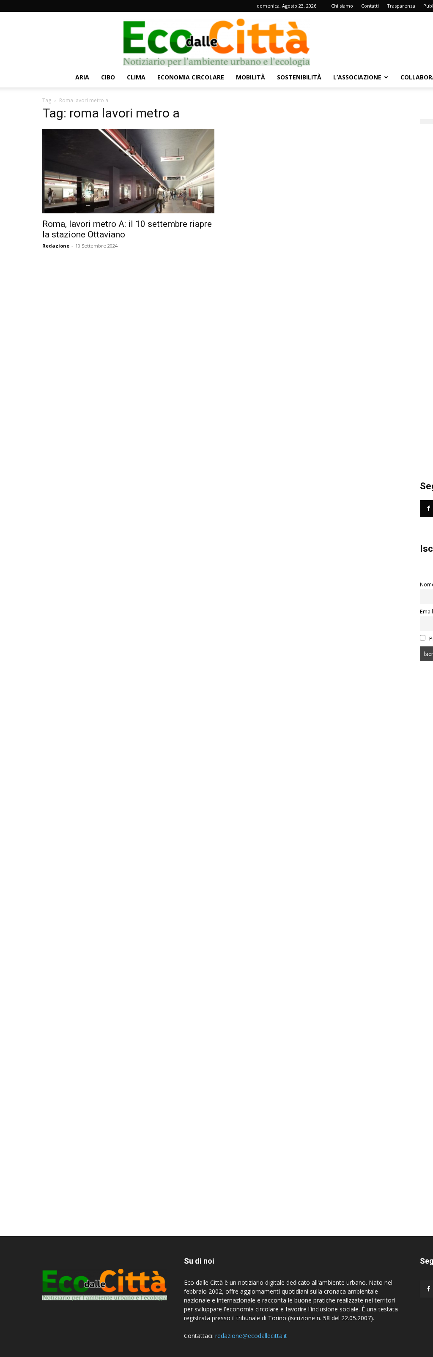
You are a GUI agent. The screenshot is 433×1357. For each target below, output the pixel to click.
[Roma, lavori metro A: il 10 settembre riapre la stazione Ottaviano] (128, 171)
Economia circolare (190, 77)
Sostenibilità (299, 77)
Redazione (55, 246)
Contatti (370, 6)
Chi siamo (342, 6)
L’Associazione (357, 77)
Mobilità (250, 77)
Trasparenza (401, 6)
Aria (82, 77)
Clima (136, 77)
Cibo (108, 77)
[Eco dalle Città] (216, 39)
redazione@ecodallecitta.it (251, 1336)
